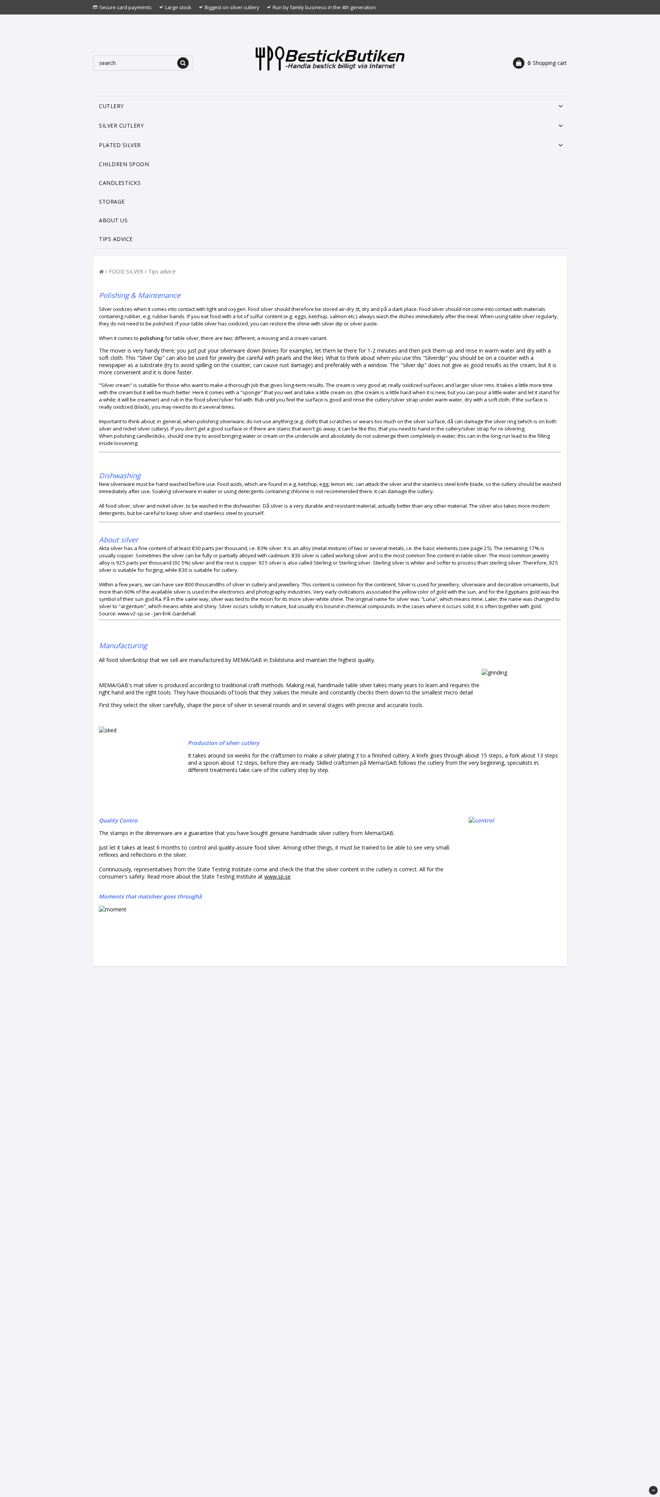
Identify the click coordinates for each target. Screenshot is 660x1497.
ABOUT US (113, 220)
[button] (540, 63)
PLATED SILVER (120, 145)
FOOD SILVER (126, 271)
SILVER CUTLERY (121, 125)
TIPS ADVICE (116, 239)
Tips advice (162, 271)
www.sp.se (277, 876)
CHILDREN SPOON (124, 164)
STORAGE (112, 201)
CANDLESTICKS (120, 182)
